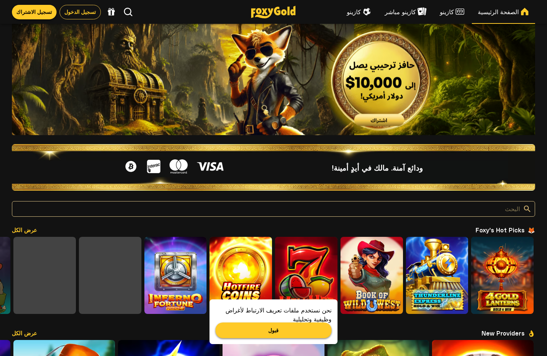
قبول (273, 330)
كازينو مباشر (400, 11)
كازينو (447, 11)
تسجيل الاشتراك (34, 11)
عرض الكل (24, 229)
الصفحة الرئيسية (498, 11)
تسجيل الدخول (80, 11)
